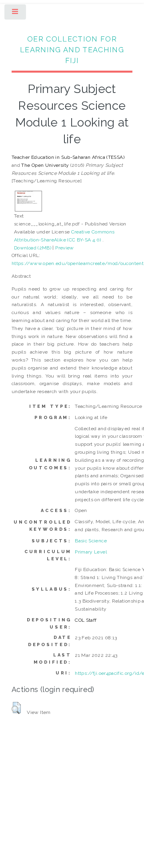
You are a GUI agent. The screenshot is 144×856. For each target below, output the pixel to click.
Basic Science (91, 541)
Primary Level (91, 552)
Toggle (15, 13)
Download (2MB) (32, 248)
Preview (64, 248)
